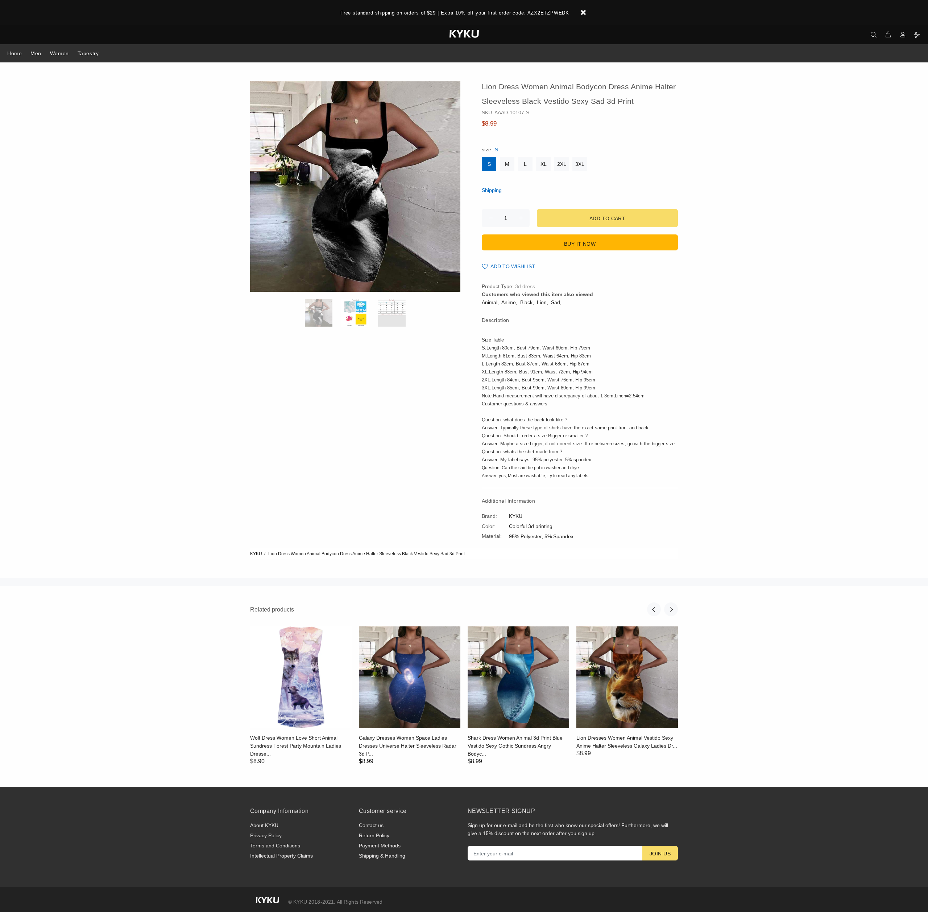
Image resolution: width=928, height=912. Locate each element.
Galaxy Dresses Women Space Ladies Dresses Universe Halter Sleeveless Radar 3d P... (407, 746)
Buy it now (580, 244)
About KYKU (264, 825)
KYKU (256, 553)
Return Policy (374, 835)
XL (543, 164)
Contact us (371, 825)
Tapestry (88, 53)
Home (14, 53)
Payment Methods (380, 845)
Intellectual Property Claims (281, 856)
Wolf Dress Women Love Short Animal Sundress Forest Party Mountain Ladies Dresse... (295, 746)
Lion (542, 302)
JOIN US (660, 853)
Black (526, 302)
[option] (323, 313)
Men (35, 53)
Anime (508, 302)
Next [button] (671, 609)
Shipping (492, 190)
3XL (579, 164)
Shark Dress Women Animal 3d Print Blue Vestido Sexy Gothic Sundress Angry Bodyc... (515, 746)
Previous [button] (654, 609)
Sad (555, 302)
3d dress (525, 286)
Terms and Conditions (275, 845)
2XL (561, 164)
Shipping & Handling (382, 856)
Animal (489, 302)
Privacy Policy (266, 835)
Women (59, 53)
